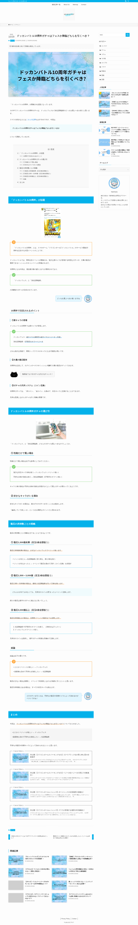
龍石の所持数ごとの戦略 (28, 168)
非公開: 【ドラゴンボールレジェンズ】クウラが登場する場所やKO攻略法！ (57, 810)
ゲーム (12, 40)
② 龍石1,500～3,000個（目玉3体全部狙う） (37, 173)
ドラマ (103, 67)
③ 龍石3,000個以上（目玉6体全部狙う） (36, 176)
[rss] (125, 1)
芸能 (102, 75)
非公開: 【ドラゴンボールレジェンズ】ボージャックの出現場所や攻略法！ (57, 792)
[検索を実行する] (128, 35)
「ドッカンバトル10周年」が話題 (32, 153)
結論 (24, 179)
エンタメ (104, 46)
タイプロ (104, 63)
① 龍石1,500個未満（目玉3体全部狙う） (36, 171)
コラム (103, 54)
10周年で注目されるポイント (32, 156)
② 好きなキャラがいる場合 (32, 165)
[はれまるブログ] (69, 14)
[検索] (128, 1)
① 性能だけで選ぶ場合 (30, 162)
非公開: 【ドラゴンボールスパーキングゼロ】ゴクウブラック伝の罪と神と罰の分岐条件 (59, 756)
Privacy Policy (65, 918)
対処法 (103, 71)
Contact (74, 918)
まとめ (22, 182)
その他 (103, 58)
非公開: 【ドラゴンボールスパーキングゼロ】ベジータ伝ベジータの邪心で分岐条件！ (59, 774)
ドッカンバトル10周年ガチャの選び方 (33, 159)
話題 (102, 79)
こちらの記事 (31, 119)
